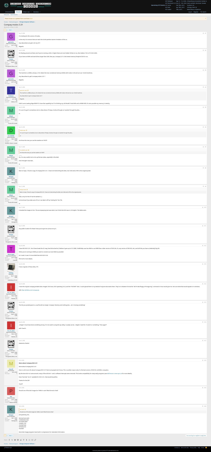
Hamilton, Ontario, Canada (11, 143)
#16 (205, 322)
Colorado (15, 260)
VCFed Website (9, 12)
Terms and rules (185, 447)
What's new (26, 12)
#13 (205, 264)
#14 (205, 284)
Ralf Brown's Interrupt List (114, 373)
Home (202, 447)
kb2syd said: (23, 189)
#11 (205, 225)
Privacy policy (193, 447)
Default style (8, 447)
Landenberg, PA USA (12, 280)
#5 (205, 107)
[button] (31, 11)
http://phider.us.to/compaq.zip (30, 290)
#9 (205, 186)
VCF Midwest (169, 1)
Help (199, 447)
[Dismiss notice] (205, 18)
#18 (205, 360)
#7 (205, 147)
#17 (205, 340)
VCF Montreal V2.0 (170, 3)
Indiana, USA (14, 102)
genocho (7, 27)
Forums (18, 12)
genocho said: (23, 90)
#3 (205, 70)
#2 (205, 50)
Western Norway (13, 402)
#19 (205, 387)
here (31, 18)
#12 (205, 245)
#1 (205, 33)
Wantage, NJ (14, 182)
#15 (205, 302)
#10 (205, 207)
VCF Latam (168, 9)
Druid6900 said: (23, 150)
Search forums (14, 14)
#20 (205, 406)
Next (10, 30)
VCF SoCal (168, 5)
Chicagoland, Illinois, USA (11, 66)
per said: (22, 409)
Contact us (177, 447)
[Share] (203, 33)
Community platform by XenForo (105, 450)
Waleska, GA (14, 298)
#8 (205, 168)
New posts (6, 14)
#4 (205, 87)
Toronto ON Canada (12, 123)
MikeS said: (22, 130)
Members (36, 12)
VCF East (167, 7)
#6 (205, 127)
